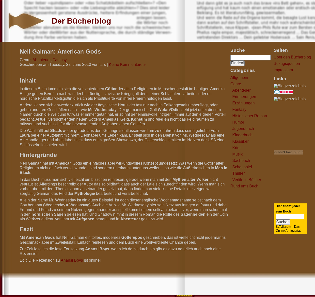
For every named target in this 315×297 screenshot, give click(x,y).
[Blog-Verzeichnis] (283, 92)
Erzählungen (243, 103)
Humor (238, 122)
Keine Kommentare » (127, 64)
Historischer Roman (249, 116)
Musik (237, 154)
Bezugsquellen (287, 63)
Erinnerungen (244, 97)
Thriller (238, 173)
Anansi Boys (72, 260)
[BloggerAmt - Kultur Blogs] (290, 86)
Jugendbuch (243, 129)
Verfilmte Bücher (246, 180)
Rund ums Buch (244, 186)
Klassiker (240, 141)
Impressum (283, 70)
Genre (235, 84)
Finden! (237, 63)
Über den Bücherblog (292, 57)
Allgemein (239, 77)
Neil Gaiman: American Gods (60, 51)
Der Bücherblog (81, 20)
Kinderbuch (242, 135)
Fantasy (239, 109)
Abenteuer (241, 90)
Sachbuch (241, 160)
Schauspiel (242, 167)
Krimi (236, 148)
